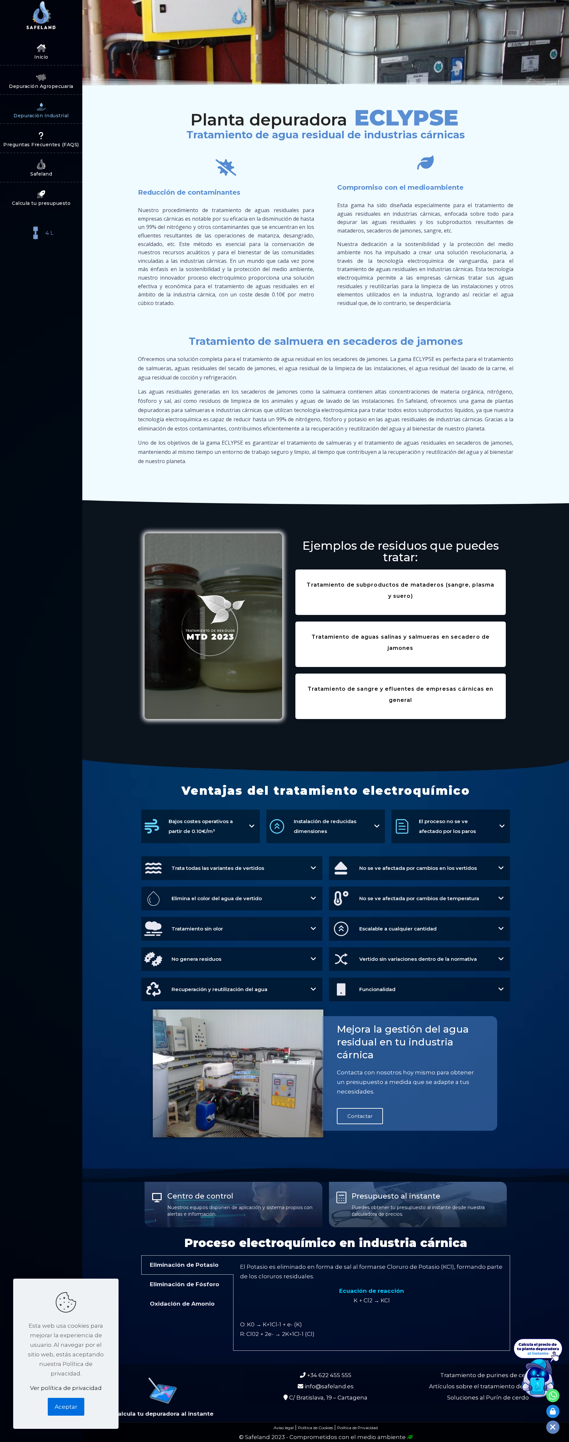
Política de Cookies (315, 1427)
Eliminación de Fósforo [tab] (184, 1284)
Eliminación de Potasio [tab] (184, 1265)
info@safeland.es (328, 1386)
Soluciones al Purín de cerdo (488, 1397)
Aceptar (66, 1406)
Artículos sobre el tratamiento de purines (488, 1386)
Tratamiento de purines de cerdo (487, 1375)
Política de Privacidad (357, 1427)
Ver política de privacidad (66, 1388)
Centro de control (200, 1196)
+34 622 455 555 (328, 1375)
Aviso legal (284, 1427)
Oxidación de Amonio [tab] (182, 1303)
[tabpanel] (371, 1303)
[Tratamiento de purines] (41, 18)
